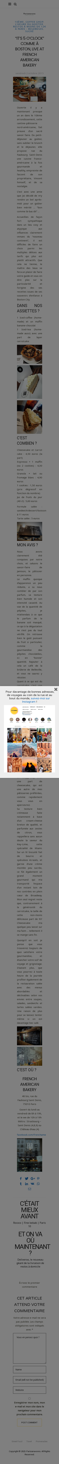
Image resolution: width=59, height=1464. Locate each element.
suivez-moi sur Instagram (36, 699)
